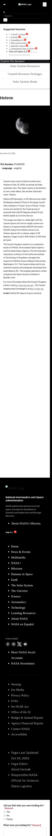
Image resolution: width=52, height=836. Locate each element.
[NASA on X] (19, 644)
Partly (10, 819)
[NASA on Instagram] (13, 644)
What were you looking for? (22, 825)
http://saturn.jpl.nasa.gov (24, 285)
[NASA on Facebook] (8, 644)
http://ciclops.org (36, 289)
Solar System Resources (25, 66)
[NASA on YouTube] (25, 644)
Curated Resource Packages (25, 74)
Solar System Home (25, 81)
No (8, 815)
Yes (8, 812)
